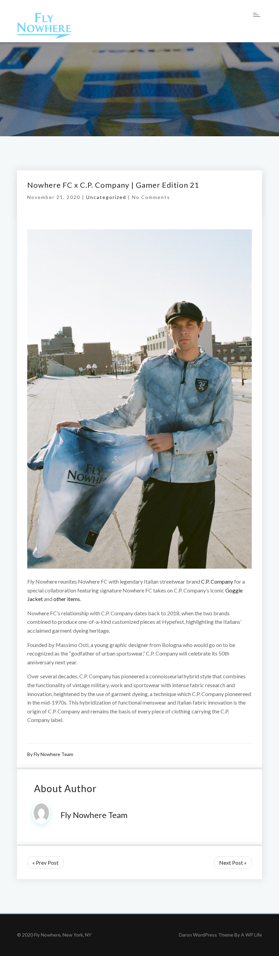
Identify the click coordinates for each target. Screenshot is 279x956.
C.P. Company (217, 581)
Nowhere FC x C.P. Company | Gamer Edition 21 (113, 184)
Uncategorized (106, 197)
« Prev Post (45, 862)
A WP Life (251, 935)
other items (66, 599)
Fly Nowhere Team (53, 754)
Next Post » (233, 862)
